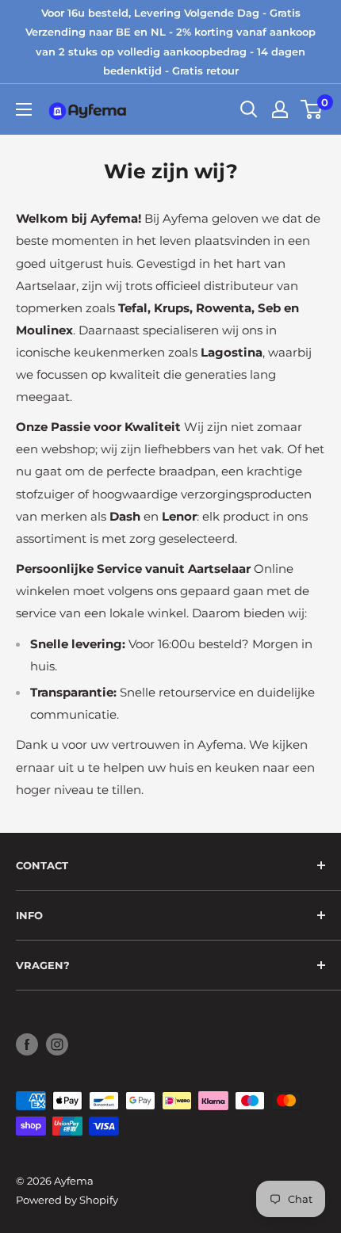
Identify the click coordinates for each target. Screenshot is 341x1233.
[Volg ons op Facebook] (27, 1044)
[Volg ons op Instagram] (57, 1044)
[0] (312, 109)
